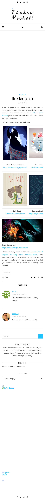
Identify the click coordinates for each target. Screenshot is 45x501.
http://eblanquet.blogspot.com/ (15, 167)
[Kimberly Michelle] (22, 14)
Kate (14, 292)
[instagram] (24, 2)
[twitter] (21, 2)
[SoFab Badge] (22, 388)
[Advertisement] (18, 434)
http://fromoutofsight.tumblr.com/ (15, 248)
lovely (22, 95)
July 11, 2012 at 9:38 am (19, 316)
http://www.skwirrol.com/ (15, 214)
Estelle (15, 314)
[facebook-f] (17, 2)
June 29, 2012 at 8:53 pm (19, 294)
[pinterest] (27, 2)
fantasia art (7, 272)
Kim (6, 277)
